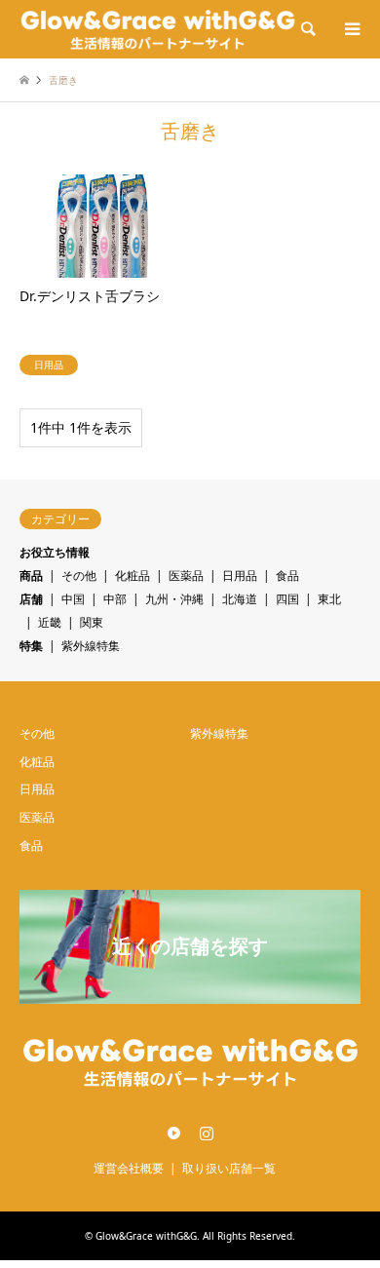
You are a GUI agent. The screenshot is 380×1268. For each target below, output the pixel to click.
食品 (287, 575)
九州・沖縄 (174, 599)
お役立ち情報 (54, 552)
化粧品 (132, 575)
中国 (73, 599)
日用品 (239, 575)
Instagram (206, 1132)
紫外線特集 (90, 645)
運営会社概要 (129, 1168)
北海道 (239, 599)
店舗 (31, 599)
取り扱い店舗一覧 (229, 1168)
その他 (78, 575)
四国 (287, 599)
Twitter (174, 1132)
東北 (329, 599)
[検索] (307, 29)
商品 (31, 575)
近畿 (49, 622)
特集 (31, 645)
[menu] (351, 29)
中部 (115, 599)
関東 (91, 622)
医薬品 (186, 575)
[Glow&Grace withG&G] (157, 28)
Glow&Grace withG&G (146, 1236)
